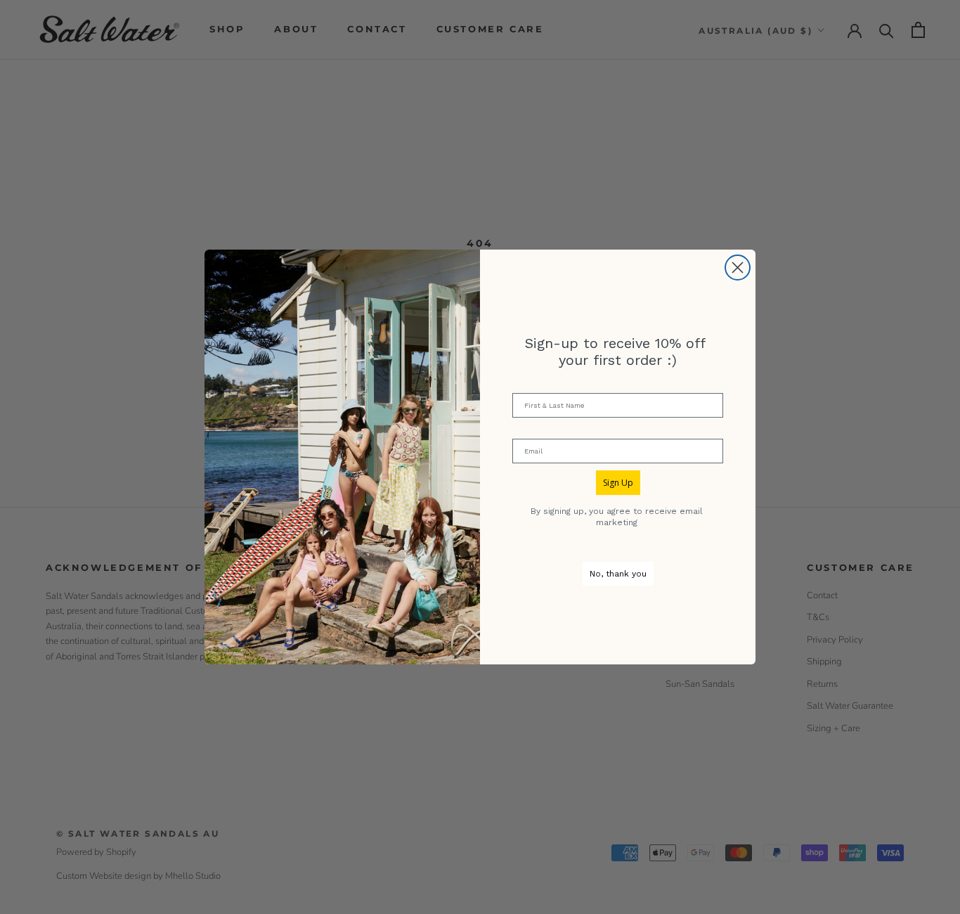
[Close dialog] (737, 267)
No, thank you (618, 574)
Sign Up (618, 483)
